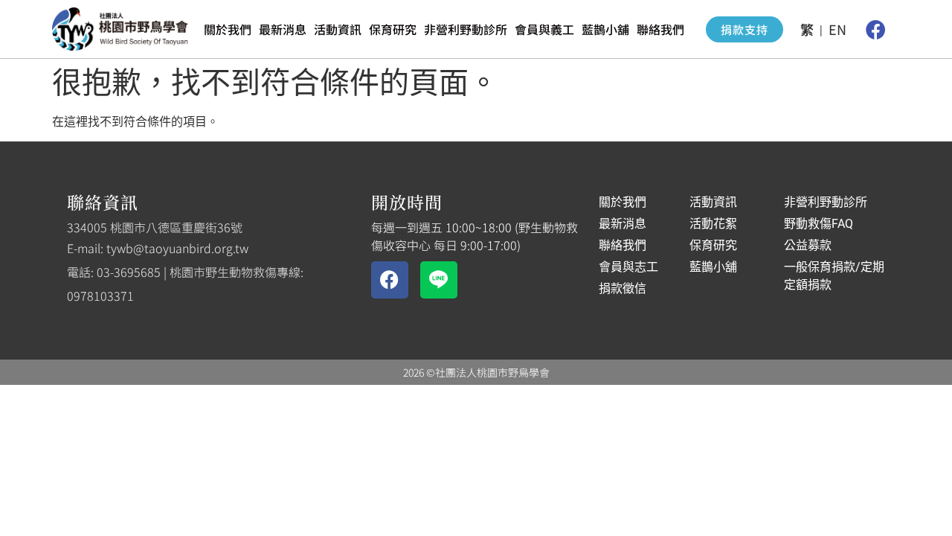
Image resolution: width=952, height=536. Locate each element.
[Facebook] (875, 29)
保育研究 (392, 29)
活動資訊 (337, 29)
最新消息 (282, 29)
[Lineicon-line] (438, 280)
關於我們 (227, 29)
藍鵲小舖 (605, 29)
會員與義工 (544, 29)
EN (837, 29)
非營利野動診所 (465, 29)
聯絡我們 (660, 29)
